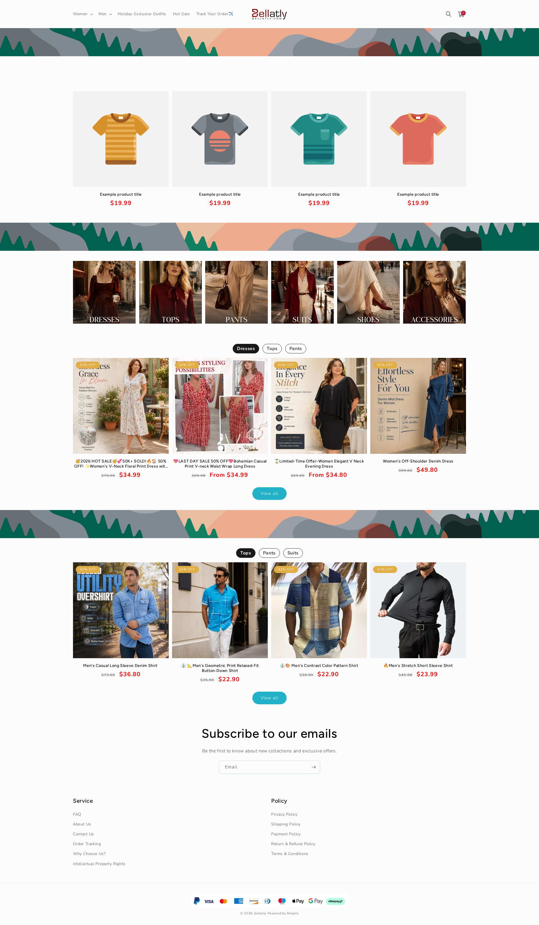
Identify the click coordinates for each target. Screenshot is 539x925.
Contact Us (83, 834)
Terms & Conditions (290, 853)
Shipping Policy (286, 824)
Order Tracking (87, 844)
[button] (82, 14)
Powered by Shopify (283, 913)
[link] (121, 200)
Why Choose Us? (89, 853)
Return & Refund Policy (293, 844)
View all (269, 493)
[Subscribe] (313, 767)
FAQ (77, 814)
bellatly (260, 913)
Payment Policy (285, 834)
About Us (82, 824)
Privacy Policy (284, 814)
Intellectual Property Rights (99, 864)
